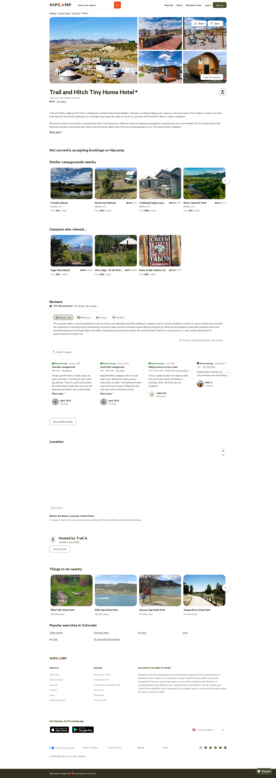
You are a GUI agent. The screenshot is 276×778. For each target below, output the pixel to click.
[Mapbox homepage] (56, 508)
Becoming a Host (102, 674)
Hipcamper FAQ (57, 700)
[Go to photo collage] (93, 50)
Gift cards (54, 674)
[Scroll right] (225, 180)
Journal (53, 684)
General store (56, 679)
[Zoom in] (223, 451)
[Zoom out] (223, 455)
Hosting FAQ (100, 700)
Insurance (98, 689)
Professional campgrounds (107, 684)
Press (52, 694)
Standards (99, 694)
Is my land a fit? (101, 679)
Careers (53, 689)
